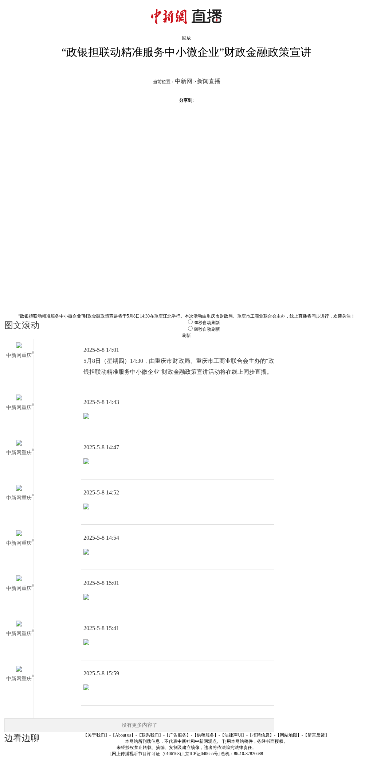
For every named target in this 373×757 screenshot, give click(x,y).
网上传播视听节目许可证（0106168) (146, 753)
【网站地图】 (288, 735)
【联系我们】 (150, 735)
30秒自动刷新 (207, 322)
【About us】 (123, 735)
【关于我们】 (96, 735)
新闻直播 (208, 81)
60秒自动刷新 (207, 329)
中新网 (183, 81)
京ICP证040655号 (201, 753)
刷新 (186, 335)
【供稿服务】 (205, 735)
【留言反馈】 (316, 735)
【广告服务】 (178, 735)
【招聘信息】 (261, 735)
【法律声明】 (233, 735)
